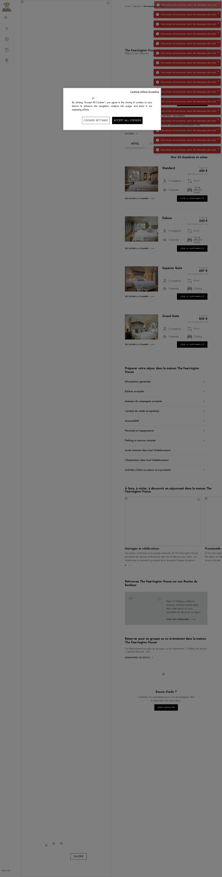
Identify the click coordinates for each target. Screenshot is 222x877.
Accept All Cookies (127, 120)
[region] (112, 109)
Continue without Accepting (144, 91)
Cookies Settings (96, 120)
